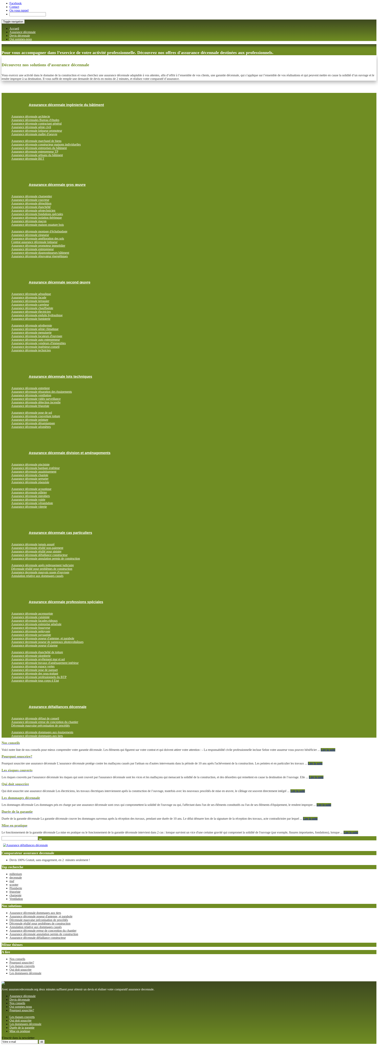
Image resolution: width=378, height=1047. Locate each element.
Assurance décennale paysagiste (31, 634)
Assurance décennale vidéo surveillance (36, 398)
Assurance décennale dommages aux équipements (42, 732)
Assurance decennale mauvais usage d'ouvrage (40, 572)
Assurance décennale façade (28, 297)
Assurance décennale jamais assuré (33, 544)
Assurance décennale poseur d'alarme (34, 645)
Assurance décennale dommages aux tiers (37, 735)
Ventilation (16, 898)
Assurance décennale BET (27, 158)
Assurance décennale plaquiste (30, 482)
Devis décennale (19, 35)
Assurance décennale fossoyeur (30, 627)
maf (11, 881)
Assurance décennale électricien (31, 311)
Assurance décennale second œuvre (59, 282)
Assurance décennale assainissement (33, 471)
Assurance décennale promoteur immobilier (38, 245)
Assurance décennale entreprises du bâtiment (39, 148)
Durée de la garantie (21, 1027)
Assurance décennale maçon (28, 221)
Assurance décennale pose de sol (31, 412)
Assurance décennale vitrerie (29, 506)
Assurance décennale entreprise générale (36, 624)
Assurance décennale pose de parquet (34, 670)
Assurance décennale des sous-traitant (34, 673)
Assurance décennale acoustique (31, 489)
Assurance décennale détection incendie (36, 402)
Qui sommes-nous (20, 39)
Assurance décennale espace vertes (33, 666)
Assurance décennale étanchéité (31, 207)
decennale (15, 877)
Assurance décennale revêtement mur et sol (38, 659)
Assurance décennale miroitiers (30, 496)
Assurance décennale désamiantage (33, 423)
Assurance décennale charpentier (31, 196)
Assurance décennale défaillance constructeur (39, 555)
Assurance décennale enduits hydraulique (37, 315)
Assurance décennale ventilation (31, 395)
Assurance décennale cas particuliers (60, 533)
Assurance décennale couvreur (30, 200)
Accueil (14, 28)
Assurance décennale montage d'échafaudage (39, 231)
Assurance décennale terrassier (30, 301)
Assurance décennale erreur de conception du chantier (44, 722)
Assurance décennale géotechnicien (33, 210)
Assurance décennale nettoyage (30, 631)
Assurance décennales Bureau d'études (35, 120)
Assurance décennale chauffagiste (32, 308)
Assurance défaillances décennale (57, 707)
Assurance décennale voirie (28, 499)
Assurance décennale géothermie (31, 325)
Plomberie (15, 888)
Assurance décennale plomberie (31, 655)
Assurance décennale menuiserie (31, 332)
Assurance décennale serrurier (29, 478)
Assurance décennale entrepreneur (32, 249)
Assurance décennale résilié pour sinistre (36, 551)
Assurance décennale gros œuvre (57, 185)
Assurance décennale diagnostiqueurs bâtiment (40, 252)
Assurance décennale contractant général (36, 123)
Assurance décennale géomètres (31, 426)
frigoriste (14, 891)
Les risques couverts (22, 966)
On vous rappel (19, 10)
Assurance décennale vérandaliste (32, 503)
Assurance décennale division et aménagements (69, 453)
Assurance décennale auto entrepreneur (35, 339)
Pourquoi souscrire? (21, 962)
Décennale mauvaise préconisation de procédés (40, 725)
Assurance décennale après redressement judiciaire (42, 565)
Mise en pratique (19, 1031)
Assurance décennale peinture (29, 419)
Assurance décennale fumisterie (30, 318)
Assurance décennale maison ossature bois (37, 224)
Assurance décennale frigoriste (30, 406)
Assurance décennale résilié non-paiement (37, 548)
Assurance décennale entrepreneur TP (34, 151)
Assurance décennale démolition (31, 203)
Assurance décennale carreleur (30, 304)
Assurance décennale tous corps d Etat (35, 680)
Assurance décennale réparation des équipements (41, 391)
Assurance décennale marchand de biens (36, 141)
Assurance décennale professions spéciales (66, 602)
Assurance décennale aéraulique (31, 294)
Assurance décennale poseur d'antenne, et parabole (42, 638)
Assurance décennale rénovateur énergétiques (39, 256)
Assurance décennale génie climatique (34, 329)
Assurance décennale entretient (30, 388)
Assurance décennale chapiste (29, 475)
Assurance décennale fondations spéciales (37, 214)
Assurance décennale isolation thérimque (36, 217)
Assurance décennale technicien (31, 350)
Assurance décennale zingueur (30, 235)
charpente (15, 895)
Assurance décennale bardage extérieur (35, 468)
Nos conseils (17, 959)
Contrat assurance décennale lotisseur (34, 242)
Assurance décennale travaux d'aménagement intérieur (45, 662)
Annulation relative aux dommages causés (37, 576)
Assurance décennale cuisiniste (30, 617)
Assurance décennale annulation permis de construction (45, 558)
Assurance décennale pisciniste (30, 464)
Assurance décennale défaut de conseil (35, 718)
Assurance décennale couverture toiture (35, 416)
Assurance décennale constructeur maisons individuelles (46, 144)
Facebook (15, 3)
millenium (15, 874)
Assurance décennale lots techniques (60, 377)
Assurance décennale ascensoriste (32, 613)
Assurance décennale (22, 32)
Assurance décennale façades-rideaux (34, 620)
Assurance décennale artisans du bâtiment (37, 155)
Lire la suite (328, 749)
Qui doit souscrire (20, 969)
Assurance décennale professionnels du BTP (39, 677)
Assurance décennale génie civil (31, 127)
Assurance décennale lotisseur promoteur (36, 130)
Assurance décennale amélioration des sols (37, 238)
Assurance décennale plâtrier (29, 492)
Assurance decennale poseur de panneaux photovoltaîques (47, 642)
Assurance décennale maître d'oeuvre (34, 134)
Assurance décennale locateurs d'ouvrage (36, 336)
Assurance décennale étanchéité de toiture (37, 652)
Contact (14, 6)
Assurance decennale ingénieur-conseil (35, 346)
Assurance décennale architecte (30, 116)
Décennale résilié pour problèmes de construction (41, 568)
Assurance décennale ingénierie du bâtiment (66, 105)
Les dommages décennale (25, 973)
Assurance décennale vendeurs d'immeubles (38, 343)
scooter (13, 884)
